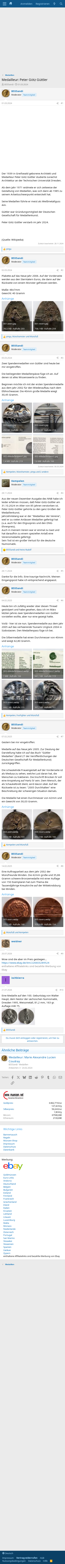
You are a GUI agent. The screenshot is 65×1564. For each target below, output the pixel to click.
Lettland (7, 1213)
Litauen (7, 1216)
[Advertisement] (32, 41)
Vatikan (7, 1250)
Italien (6, 1207)
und (18, 549)
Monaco (7, 1225)
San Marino (9, 1238)
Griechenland (9, 1201)
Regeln (6, 1137)
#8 (62, 866)
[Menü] (4, 3)
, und (22, 336)
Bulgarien (8, 1189)
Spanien (7, 1246)
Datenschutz (9, 1146)
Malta (6, 1222)
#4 (62, 493)
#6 (62, 600)
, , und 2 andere (27, 472)
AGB (42, 1557)
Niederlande (9, 1228)
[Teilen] (57, 103)
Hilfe (45, 1560)
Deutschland (9, 1183)
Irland (6, 1204)
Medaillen (23, 1064)
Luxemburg (9, 1219)
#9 (62, 953)
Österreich (8, 1232)
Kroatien (7, 1210)
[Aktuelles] (54, 4)
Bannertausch (10, 1134)
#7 (62, 736)
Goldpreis (8, 1102)
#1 (62, 103)
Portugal (7, 1235)
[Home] (10, 3)
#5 (62, 571)
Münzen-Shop (10, 1140)
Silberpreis (8, 1109)
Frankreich (8, 1198)
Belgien (7, 1186)
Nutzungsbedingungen (14, 1560)
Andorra (7, 1180)
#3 (62, 357)
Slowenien (8, 1244)
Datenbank (8, 1149)
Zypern (6, 1253)
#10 (61, 990)
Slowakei (7, 1241)
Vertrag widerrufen (27, 1557)
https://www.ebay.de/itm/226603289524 (25, 962)
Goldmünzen (9, 1174)
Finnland (7, 1195)
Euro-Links (8, 1177)
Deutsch (8, 1553)
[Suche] (61, 4)
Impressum (9, 1143)
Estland (7, 1192)
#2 (62, 270)
